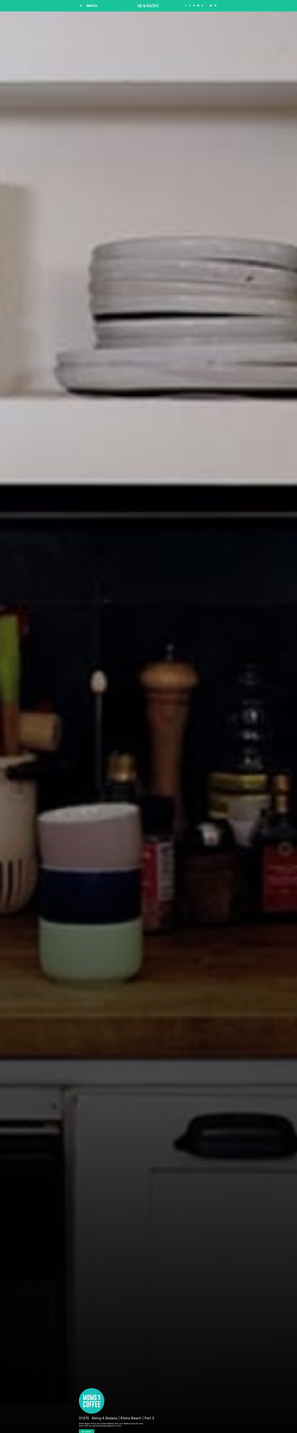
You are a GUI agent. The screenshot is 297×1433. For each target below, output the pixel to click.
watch (91, 6)
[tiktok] (202, 5)
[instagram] (194, 5)
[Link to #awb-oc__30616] (81, 6)
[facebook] (186, 5)
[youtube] (198, 5)
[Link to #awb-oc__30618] (215, 5)
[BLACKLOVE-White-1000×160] (148, 5)
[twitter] (190, 5)
